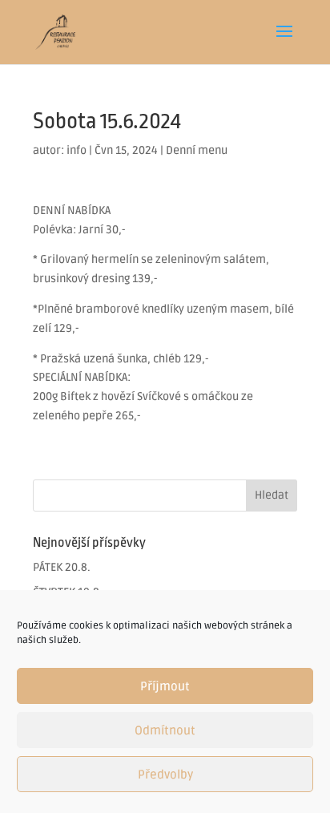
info (76, 150)
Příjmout (165, 686)
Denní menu (196, 150)
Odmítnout (165, 730)
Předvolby (165, 774)
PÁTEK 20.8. (62, 567)
